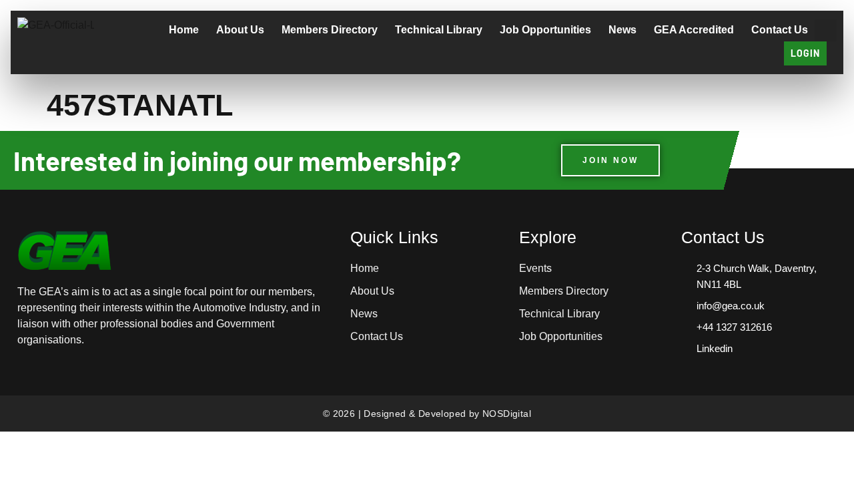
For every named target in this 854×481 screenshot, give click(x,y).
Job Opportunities (545, 29)
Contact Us (779, 29)
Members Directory (330, 29)
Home (184, 29)
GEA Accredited (694, 29)
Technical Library (438, 29)
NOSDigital (506, 413)
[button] (826, 30)
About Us (240, 29)
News (622, 29)
